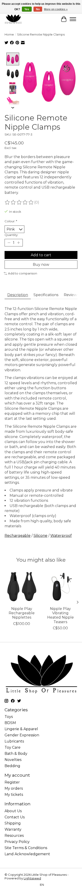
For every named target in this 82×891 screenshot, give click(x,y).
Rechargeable (18, 535)
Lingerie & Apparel (21, 729)
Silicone (40, 535)
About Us (13, 811)
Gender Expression (22, 735)
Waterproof (61, 535)
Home (9, 34)
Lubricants (14, 741)
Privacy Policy (17, 842)
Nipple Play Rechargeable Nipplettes (22, 613)
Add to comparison (22, 273)
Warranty (13, 829)
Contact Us (15, 817)
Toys (9, 716)
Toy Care (12, 747)
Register (12, 782)
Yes (26, 9)
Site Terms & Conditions (26, 848)
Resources (14, 835)
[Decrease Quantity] (9, 243)
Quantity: (11, 235)
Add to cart (41, 255)
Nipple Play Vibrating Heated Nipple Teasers (60, 615)
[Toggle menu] (72, 19)
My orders (14, 788)
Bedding (12, 766)
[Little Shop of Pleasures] (13, 19)
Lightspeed (32, 878)
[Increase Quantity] (18, 243)
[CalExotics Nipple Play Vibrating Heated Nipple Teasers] (60, 587)
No (38, 9)
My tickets (14, 794)
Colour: (11, 221)
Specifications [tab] (45, 295)
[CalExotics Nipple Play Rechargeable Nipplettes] (22, 587)
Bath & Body (16, 753)
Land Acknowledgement (27, 854)
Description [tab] (17, 295)
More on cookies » (56, 9)
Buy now (41, 264)
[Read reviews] (19, 202)
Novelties (13, 760)
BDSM (10, 723)
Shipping (13, 823)
